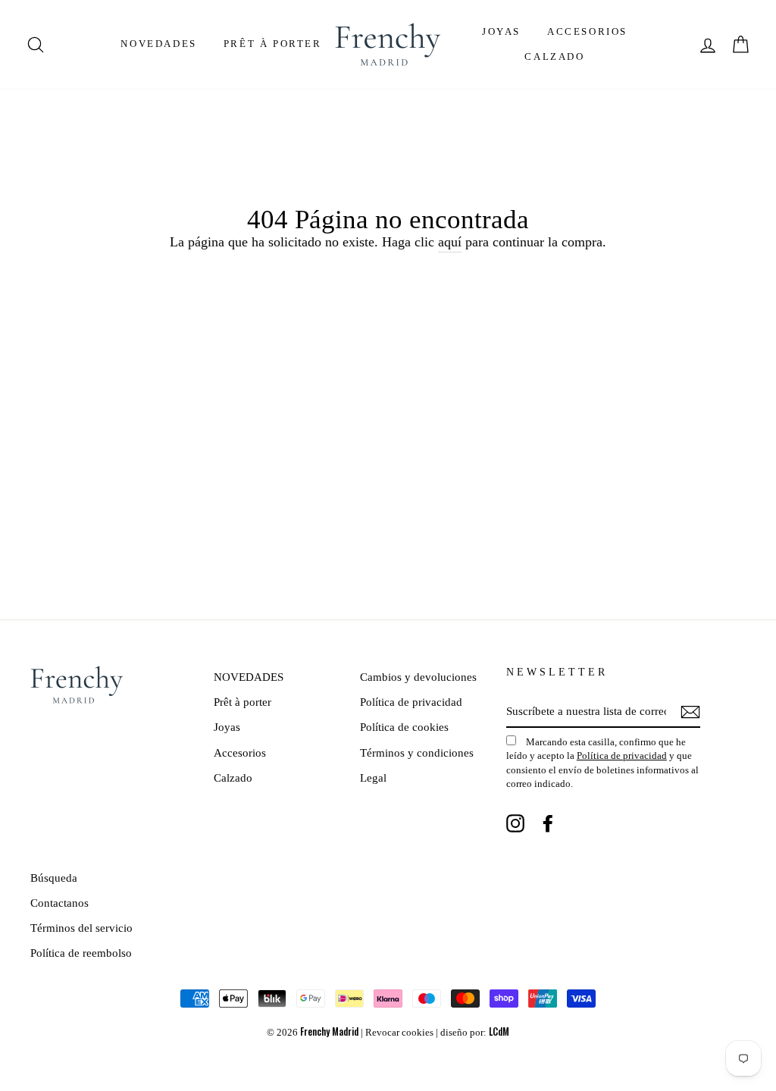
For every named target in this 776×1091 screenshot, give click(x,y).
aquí (450, 241)
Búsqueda (53, 877)
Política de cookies (404, 726)
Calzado (554, 56)
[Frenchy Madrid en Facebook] (548, 823)
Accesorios (587, 31)
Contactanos (59, 902)
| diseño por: (472, 1032)
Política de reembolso (81, 952)
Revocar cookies (399, 1032)
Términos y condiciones (417, 752)
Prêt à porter (273, 43)
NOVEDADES (158, 43)
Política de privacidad (411, 701)
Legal (373, 777)
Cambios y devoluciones (418, 676)
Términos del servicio (81, 927)
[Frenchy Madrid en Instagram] (515, 823)
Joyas (501, 31)
